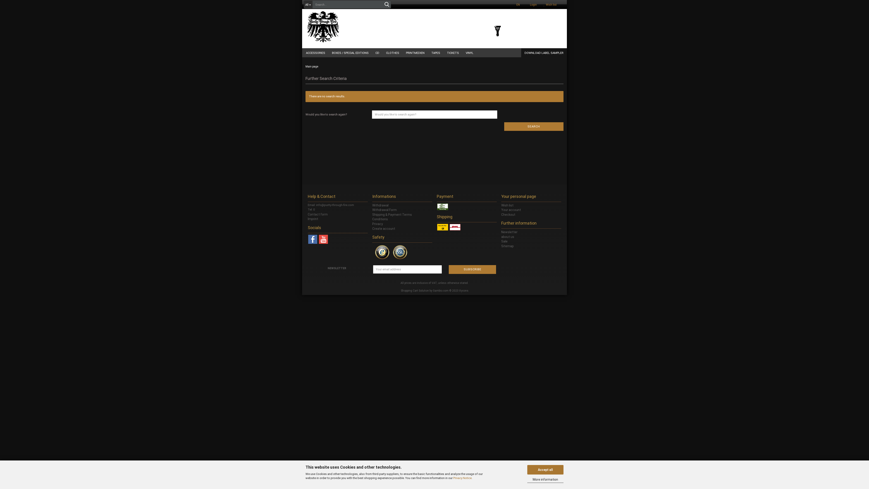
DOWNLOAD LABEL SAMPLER (544, 53)
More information (545, 479)
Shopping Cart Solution (415, 290)
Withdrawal (380, 205)
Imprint (313, 219)
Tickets (453, 53)
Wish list (550, 4)
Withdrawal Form (384, 210)
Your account (511, 210)
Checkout (508, 214)
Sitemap (507, 246)
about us (507, 237)
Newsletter (509, 232)
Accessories (315, 53)
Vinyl (469, 53)
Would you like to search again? (326, 114)
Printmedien (415, 53)
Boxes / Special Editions (350, 53)
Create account (383, 228)
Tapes (435, 53)
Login (533, 4)
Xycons (463, 290)
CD (377, 53)
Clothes (392, 53)
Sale (504, 241)
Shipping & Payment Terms (392, 214)
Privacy (377, 224)
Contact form (318, 214)
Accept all (545, 470)
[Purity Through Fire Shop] (341, 24)
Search (534, 126)
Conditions (380, 219)
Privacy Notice (462, 478)
